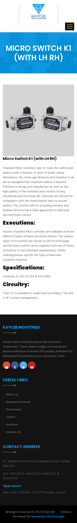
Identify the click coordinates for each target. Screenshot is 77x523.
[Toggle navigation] (69, 26)
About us (12, 394)
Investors (12, 424)
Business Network (18, 402)
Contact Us (13, 432)
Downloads (13, 409)
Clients (10, 417)
